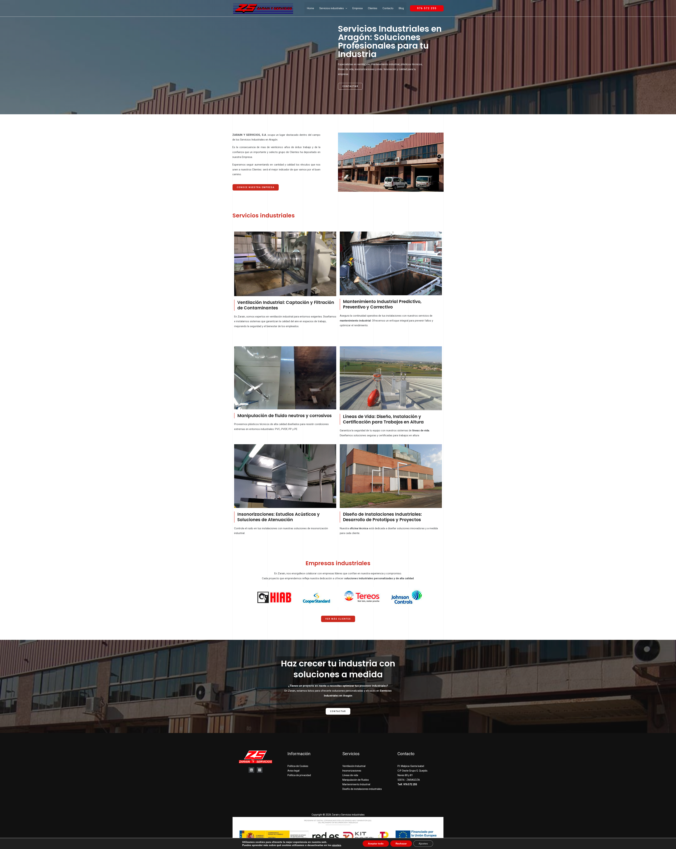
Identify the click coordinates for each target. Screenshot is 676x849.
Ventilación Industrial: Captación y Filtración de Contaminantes (285, 305)
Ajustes (423, 843)
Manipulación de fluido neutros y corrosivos (284, 416)
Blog (401, 8)
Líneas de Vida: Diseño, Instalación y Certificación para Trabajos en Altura (383, 419)
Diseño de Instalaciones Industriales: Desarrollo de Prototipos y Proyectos (382, 517)
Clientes (372, 8)
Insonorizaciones (351, 770)
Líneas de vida (350, 775)
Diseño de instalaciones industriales (362, 789)
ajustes (336, 845)
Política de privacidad (299, 775)
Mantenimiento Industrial (356, 784)
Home (310, 8)
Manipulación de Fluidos (355, 779)
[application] (345, 8)
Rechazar (401, 843)
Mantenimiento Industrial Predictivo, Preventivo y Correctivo (382, 304)
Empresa (357, 8)
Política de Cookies (297, 766)
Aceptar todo (376, 843)
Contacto (388, 8)
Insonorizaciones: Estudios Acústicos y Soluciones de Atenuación (278, 517)
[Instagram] (259, 770)
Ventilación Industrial (353, 766)
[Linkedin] (251, 770)
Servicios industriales (331, 8)
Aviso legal (293, 770)
